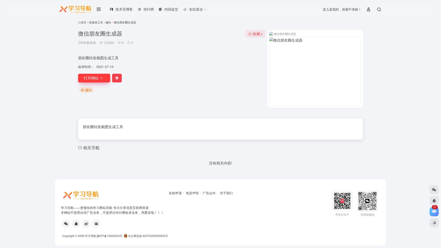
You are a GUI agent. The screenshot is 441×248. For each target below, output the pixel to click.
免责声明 (192, 193)
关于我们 (226, 193)
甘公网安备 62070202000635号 (148, 236)
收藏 (258, 33)
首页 (83, 22)
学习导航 (90, 236)
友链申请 (175, 193)
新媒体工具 (96, 22)
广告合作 (209, 193)
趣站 (108, 22)
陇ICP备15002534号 (109, 236)
